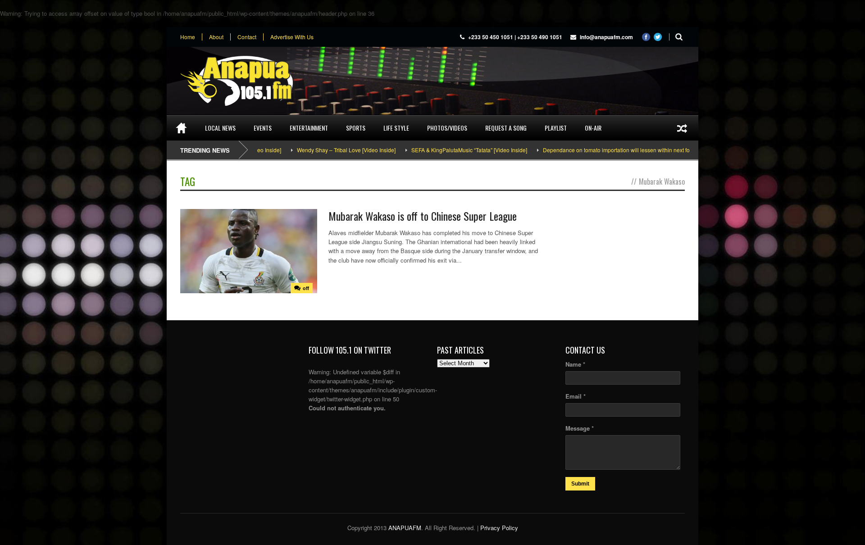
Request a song (506, 127)
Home (187, 37)
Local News (220, 127)
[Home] (181, 128)
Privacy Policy (499, 527)
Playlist (556, 127)
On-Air (593, 127)
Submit (580, 484)
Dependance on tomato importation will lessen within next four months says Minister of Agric (634, 150)
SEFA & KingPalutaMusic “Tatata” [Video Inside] (448, 150)
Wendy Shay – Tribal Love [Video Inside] (325, 150)
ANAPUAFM (404, 527)
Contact (246, 37)
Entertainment (309, 127)
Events (263, 127)
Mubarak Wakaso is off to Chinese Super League (422, 216)
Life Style (396, 127)
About (216, 37)
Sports (355, 127)
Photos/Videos (447, 127)
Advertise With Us (292, 37)
